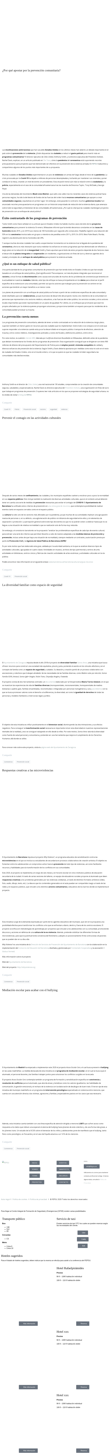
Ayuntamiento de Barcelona (20, 962)
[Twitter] (92, 1190)
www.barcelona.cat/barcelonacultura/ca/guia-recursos (71, 562)
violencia (64, 409)
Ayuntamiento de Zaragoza (15, 662)
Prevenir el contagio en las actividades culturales (31, 417)
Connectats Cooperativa (81, 948)
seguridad (53, 409)
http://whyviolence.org (26, 967)
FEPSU (94, 164)
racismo (43, 409)
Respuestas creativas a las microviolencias (27, 770)
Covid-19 (7, 409)
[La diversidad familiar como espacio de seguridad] (55, 623)
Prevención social (30, 409)
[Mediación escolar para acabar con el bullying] (55, 1028)
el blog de (25, 395)
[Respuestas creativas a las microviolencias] (55, 813)
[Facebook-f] (86, 1190)
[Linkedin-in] (98, 1190)
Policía (17, 409)
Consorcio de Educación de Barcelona (33, 948)
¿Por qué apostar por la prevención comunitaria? (31, 70)
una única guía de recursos (59, 506)
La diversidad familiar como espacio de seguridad (32, 585)
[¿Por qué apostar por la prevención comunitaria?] (55, 109)
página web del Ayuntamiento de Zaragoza (58, 747)
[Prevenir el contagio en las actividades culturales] (55, 456)
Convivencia (8, 762)
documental (50, 682)
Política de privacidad (38, 1199)
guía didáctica (96, 689)
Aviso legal (5, 1199)
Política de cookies (20, 1199)
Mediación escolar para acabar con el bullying (30, 990)
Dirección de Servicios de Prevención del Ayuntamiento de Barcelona (58, 944)
